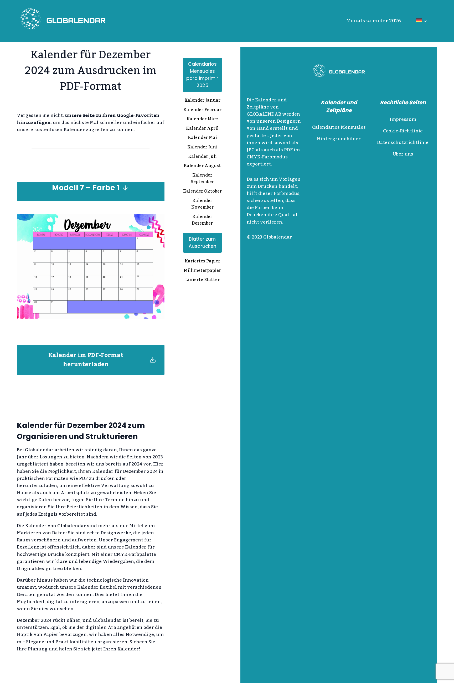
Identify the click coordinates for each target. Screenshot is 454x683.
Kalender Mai (202, 138)
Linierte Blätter (202, 280)
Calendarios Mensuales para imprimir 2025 (202, 75)
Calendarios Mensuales (339, 127)
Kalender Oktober (202, 191)
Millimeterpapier (202, 271)
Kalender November (202, 204)
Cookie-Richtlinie (403, 131)
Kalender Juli (202, 157)
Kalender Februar (202, 110)
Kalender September (202, 179)
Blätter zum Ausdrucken (202, 242)
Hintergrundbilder (339, 138)
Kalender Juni (202, 147)
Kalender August (202, 166)
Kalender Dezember (202, 220)
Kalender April (202, 129)
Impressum (403, 119)
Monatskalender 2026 (373, 21)
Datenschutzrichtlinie (403, 142)
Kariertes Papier (202, 261)
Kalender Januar (202, 101)
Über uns (403, 154)
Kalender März (202, 119)
